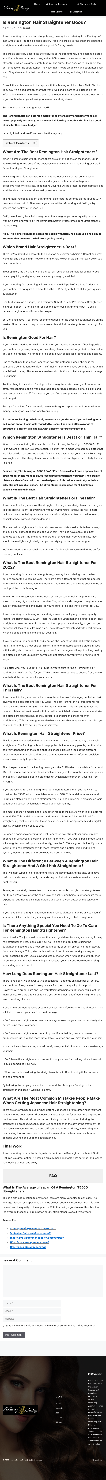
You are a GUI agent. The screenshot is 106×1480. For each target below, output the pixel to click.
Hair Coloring (57, 12)
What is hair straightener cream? (29, 1242)
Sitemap (59, 1422)
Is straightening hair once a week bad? (33, 1228)
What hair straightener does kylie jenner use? (37, 1237)
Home (37, 4)
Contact (59, 1417)
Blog (57, 1413)
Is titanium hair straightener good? (30, 1233)
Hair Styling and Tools (86, 4)
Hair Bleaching (75, 12)
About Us (59, 1408)
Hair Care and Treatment (56, 4)
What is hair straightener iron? (28, 1247)
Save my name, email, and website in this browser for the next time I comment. (51, 1325)
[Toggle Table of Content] (33, 143)
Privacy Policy (97, 1460)
